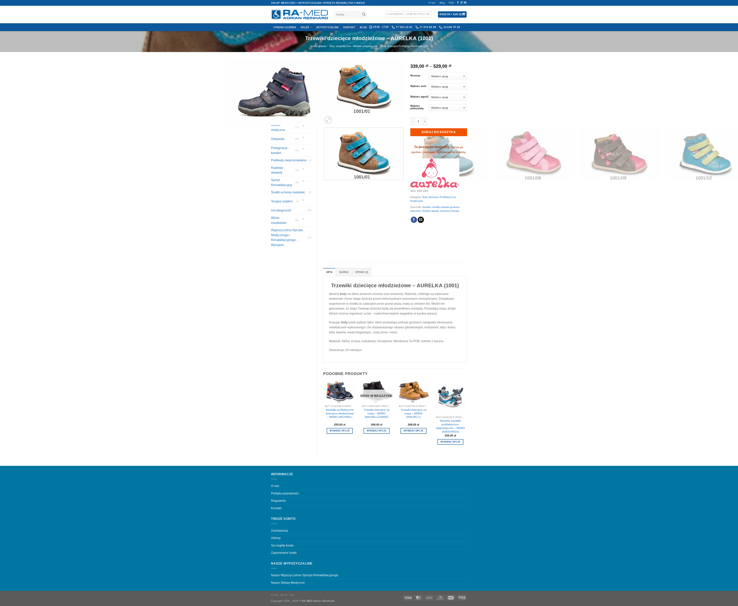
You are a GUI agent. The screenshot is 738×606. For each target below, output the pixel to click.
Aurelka (426, 207)
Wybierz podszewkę (417, 107)
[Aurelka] (434, 173)
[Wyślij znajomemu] (421, 220)
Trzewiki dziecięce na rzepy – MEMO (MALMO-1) (413, 413)
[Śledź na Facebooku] (458, 2)
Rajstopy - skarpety (278, 170)
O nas (432, 2)
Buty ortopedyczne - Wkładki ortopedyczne (354, 46)
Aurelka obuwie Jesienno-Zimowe (440, 210)
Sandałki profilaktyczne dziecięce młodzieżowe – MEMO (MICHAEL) (340, 413)
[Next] (337, 118)
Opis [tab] (329, 272)
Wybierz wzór (418, 86)
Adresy (276, 538)
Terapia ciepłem (282, 201)
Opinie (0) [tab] (361, 272)
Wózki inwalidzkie (278, 220)
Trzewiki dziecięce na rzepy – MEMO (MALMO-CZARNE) (376, 413)
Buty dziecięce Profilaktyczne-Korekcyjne (404, 46)
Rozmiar (415, 75)
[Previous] (325, 249)
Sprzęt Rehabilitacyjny (281, 182)
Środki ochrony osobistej (288, 192)
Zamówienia (279, 530)
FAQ (451, 2)
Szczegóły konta (282, 545)
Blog (442, 2)
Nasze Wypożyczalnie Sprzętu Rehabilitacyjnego (304, 575)
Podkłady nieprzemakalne (289, 160)
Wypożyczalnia (327, 27)
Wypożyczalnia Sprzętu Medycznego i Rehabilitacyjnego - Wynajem (287, 237)
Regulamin (278, 500)
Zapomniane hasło (284, 552)
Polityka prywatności (285, 493)
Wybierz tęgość (419, 96)
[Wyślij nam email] (465, 2)
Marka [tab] (343, 272)
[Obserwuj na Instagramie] (461, 2)
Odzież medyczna (278, 127)
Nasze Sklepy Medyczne (288, 582)
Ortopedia (277, 139)
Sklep (305, 27)
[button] (409, 14)
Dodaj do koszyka (439, 132)
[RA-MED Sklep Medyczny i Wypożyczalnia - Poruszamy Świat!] (299, 14)
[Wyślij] (364, 14)
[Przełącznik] (303, 126)
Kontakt (349, 27)
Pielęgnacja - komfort (280, 150)
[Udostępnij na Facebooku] (414, 220)
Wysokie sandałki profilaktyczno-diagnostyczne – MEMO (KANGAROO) (450, 426)
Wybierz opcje (340, 431)
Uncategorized (281, 210)
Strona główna (284, 27)
